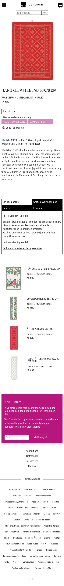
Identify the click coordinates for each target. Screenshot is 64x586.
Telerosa (38, 549)
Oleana (47, 537)
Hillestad (55, 501)
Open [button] (60, 4)
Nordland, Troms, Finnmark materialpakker (22, 525)
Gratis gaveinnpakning (45, 201)
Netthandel (32, 455)
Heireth (45, 501)
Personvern (32, 460)
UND (7, 561)
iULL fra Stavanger (11, 513)
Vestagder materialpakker (48, 561)
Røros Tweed (32, 543)
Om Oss (32, 465)
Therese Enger (51, 549)
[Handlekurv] (4, 5)
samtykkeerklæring (30, 426)
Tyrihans (57, 556)
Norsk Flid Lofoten (11, 531)
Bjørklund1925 (14, 489)
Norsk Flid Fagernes (43, 495)
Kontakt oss (32, 450)
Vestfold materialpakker (21, 568)
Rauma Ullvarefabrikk (15, 543)
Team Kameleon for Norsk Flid (19, 549)
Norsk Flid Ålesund (33, 537)
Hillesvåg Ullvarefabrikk (18, 507)
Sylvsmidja (53, 543)
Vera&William (28, 561)
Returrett (7, 208)
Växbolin (16, 561)
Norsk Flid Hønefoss (51, 531)
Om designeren (11, 201)
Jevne (53, 507)
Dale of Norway (48, 489)
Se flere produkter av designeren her (22, 248)
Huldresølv (35, 507)
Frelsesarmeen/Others (14, 501)
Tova (24, 556)
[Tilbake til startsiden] (32, 5)
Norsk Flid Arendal (31, 489)
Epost (6, 433)
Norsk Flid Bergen (51, 525)
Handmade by (33, 501)
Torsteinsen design (11, 556)
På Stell (56, 537)
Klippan (46, 513)
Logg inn (32, 578)
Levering (38, 208)
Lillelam (17, 519)
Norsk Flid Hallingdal (31, 531)
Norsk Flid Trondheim (13, 537)
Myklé (26, 519)
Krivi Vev (56, 513)
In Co (45, 507)
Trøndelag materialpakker (40, 556)
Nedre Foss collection (41, 519)
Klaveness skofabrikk (31, 513)
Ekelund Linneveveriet (22, 495)
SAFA (43, 543)
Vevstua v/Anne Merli (44, 568)
